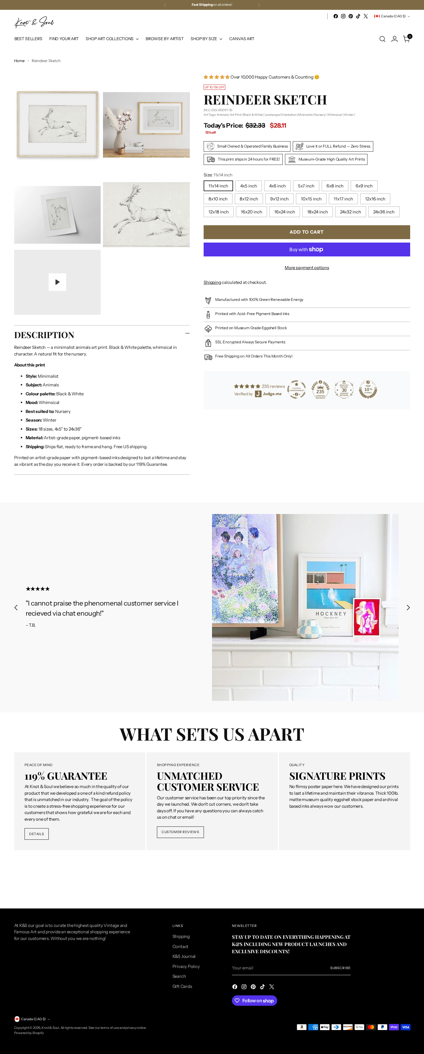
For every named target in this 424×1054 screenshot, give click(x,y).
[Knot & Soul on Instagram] (343, 16)
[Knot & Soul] (34, 22)
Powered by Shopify (29, 1033)
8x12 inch (249, 199)
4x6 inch (277, 186)
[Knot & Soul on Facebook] (335, 16)
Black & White (253, 115)
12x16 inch (375, 199)
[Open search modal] (382, 39)
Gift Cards (182, 986)
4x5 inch (248, 186)
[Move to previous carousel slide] (16, 607)
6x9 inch (364, 186)
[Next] (259, 5)
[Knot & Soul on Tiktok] (358, 16)
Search (179, 976)
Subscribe (340, 968)
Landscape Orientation (280, 115)
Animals (222, 115)
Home (19, 60)
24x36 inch (384, 212)
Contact (180, 946)
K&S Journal (184, 956)
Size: (218, 175)
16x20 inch (251, 212)
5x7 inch (306, 186)
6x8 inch (335, 186)
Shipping (212, 282)
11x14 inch (218, 186)
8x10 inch (218, 199)
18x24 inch (317, 212)
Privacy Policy (186, 966)
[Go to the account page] (394, 39)
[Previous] (165, 5)
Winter (349, 115)
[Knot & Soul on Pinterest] (350, 16)
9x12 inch (279, 199)
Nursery (319, 115)
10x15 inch (311, 199)
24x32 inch (350, 212)
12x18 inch (219, 212)
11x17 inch (343, 199)
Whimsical (334, 115)
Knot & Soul (50, 1028)
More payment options (307, 267)
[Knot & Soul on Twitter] (365, 16)
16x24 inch (284, 212)
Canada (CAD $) (393, 16)
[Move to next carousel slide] (408, 607)
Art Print (235, 115)
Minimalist (305, 115)
